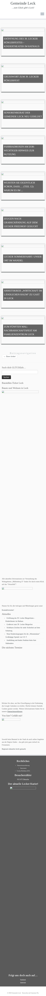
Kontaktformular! (8, 610)
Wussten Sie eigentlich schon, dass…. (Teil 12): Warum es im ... (19, 186)
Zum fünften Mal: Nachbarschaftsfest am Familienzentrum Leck (20, 330)
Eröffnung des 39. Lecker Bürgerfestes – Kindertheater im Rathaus (21, 42)
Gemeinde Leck (23, 3)
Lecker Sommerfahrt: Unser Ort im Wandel (23, 258)
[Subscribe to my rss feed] (3, 15)
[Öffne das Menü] (42, 14)
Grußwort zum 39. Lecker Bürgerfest (21, 78)
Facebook (23, 979)
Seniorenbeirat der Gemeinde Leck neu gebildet (23, 114)
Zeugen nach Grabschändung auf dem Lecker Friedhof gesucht (21, 222)
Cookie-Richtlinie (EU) (23, 771)
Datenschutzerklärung (14, 711)
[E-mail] (5, 15)
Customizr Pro (35, 993)
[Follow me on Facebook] (7, 15)
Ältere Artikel (9, 356)
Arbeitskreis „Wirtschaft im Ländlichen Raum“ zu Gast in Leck (23, 294)
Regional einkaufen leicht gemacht (14, 749)
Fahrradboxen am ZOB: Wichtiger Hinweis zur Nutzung (19, 150)
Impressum (23, 768)
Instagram (23, 982)
